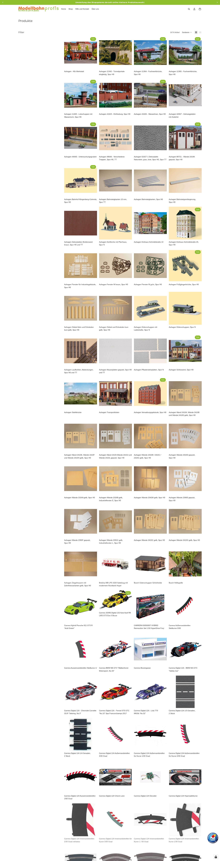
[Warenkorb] (200, 9)
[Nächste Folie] (93, 52)
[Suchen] (189, 9)
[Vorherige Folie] (68, 52)
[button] (187, 32)
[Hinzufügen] (93, 65)
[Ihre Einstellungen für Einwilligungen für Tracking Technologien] (216, 857)
